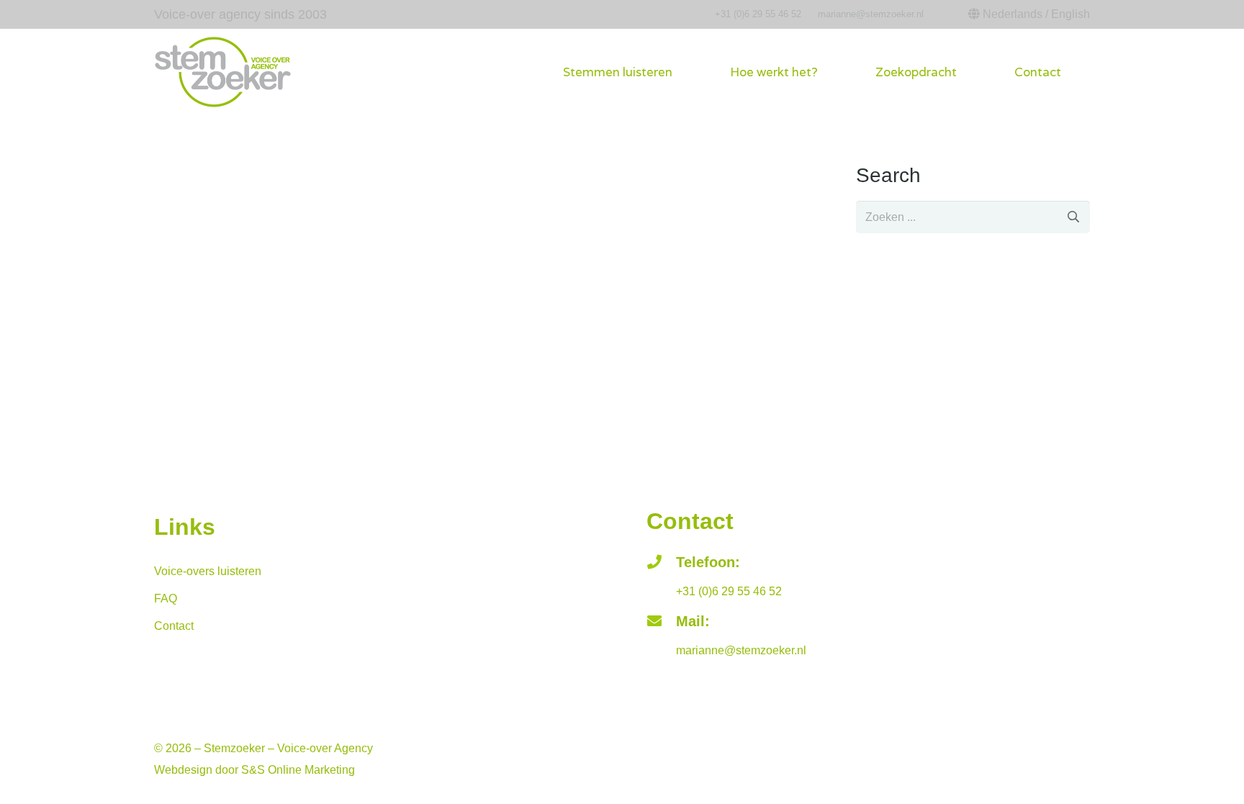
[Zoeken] (1074, 217)
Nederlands (1012, 14)
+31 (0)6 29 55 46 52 (758, 14)
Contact (174, 626)
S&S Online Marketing (298, 770)
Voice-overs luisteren (207, 571)
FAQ (165, 598)
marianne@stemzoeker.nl (871, 14)
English (1070, 14)
